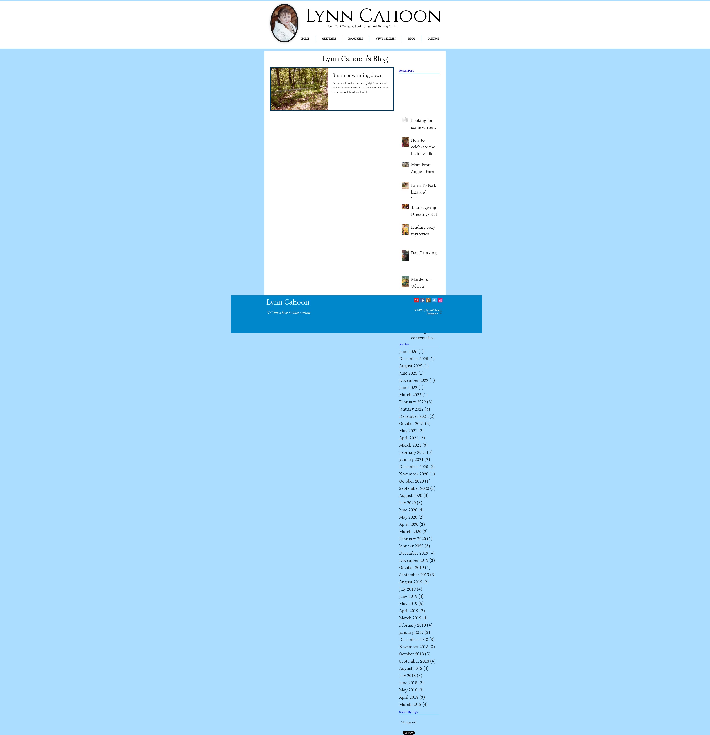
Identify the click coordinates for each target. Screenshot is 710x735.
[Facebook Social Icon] (422, 300)
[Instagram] (440, 300)
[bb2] (416, 300)
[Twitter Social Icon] (434, 300)
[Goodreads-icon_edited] (428, 300)
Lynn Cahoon (287, 302)
